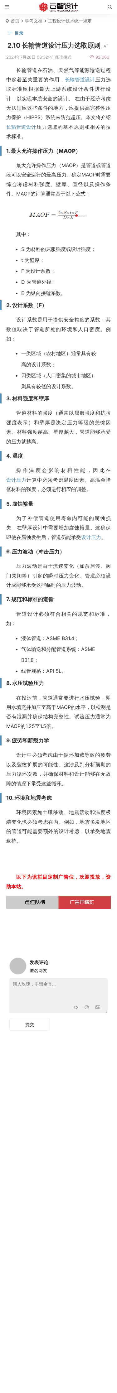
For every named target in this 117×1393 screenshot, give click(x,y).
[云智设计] (58, 7)
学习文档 (33, 20)
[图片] (98, 1008)
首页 (15, 20)
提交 (29, 1024)
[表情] (86, 1008)
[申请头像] (101, 964)
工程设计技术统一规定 (70, 20)
